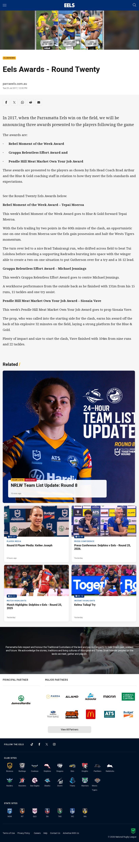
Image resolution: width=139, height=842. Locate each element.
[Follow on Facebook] (39, 744)
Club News (9, 58)
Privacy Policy (23, 833)
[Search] (134, 5)
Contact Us (55, 833)
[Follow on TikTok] (32, 744)
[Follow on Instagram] (54, 744)
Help (45, 833)
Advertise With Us (71, 833)
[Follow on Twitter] (46, 744)
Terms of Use (9, 833)
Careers (37, 833)
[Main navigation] (4, 5)
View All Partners (69, 729)
